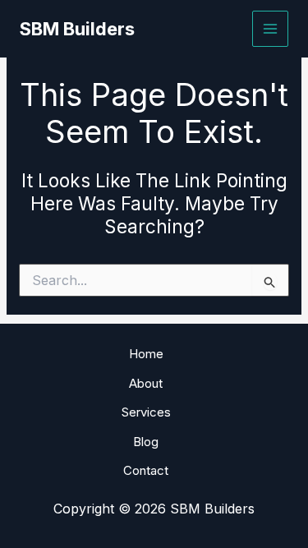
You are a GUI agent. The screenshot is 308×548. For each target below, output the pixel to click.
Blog (146, 441)
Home (146, 353)
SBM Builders (77, 28)
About (146, 383)
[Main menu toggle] (270, 29)
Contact (145, 470)
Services (146, 412)
